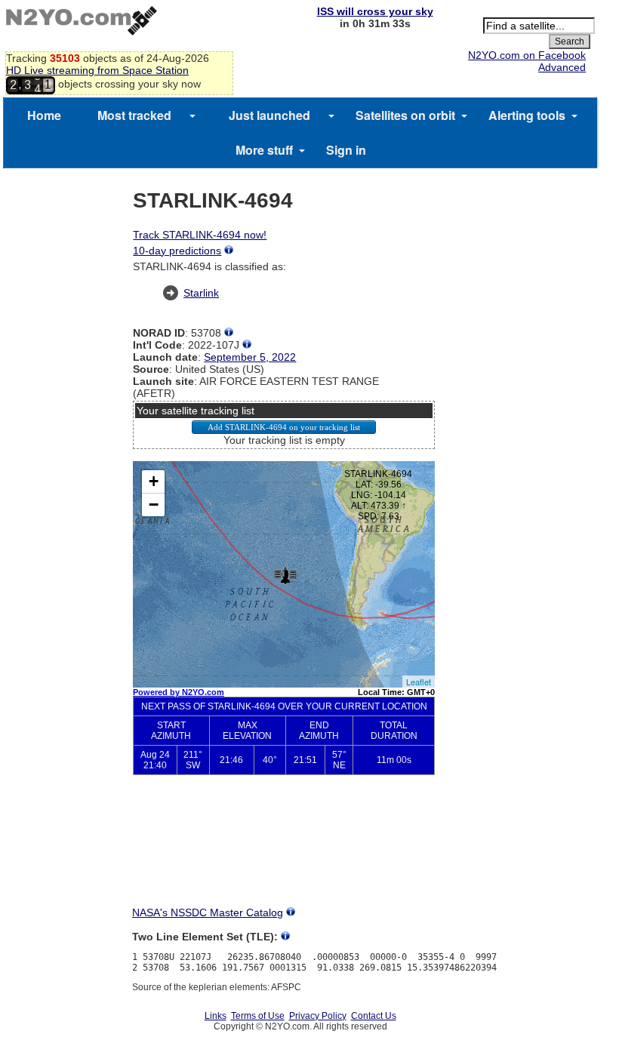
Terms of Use (258, 1016)
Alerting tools (526, 115)
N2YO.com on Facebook (527, 55)
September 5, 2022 (250, 357)
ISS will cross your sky (375, 11)
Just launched (269, 115)
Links (215, 1016)
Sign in (346, 149)
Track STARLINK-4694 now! (199, 235)
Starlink (201, 293)
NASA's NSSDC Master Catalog (207, 912)
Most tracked (134, 115)
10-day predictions (177, 251)
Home (44, 115)
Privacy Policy (317, 1016)
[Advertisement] (284, 853)
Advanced (562, 67)
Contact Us (373, 1016)
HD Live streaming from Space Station (97, 70)
